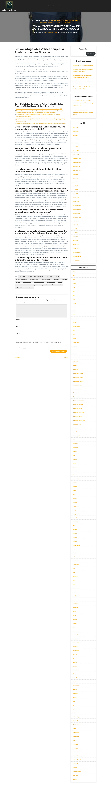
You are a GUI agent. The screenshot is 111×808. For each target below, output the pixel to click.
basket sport (76, 342)
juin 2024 (75, 229)
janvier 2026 (76, 154)
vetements (75, 763)
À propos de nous (51, 6)
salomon (75, 662)
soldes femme (76, 678)
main (74, 525)
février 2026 (76, 151)
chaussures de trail (77, 408)
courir (74, 428)
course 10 (75, 432)
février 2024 (76, 244)
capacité (57, 276)
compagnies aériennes (21, 279)
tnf (73, 705)
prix (74, 599)
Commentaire (20, 303)
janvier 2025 (76, 201)
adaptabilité (22, 276)
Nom (18, 319)
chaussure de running (78, 381)
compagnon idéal (34, 279)
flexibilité (64, 279)
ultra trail (75, 720)
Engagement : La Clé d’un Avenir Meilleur (83, 65)
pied (74, 584)
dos (74, 455)
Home (33, 20)
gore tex (75, 482)
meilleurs (75, 541)
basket (74, 338)
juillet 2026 (75, 131)
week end (75, 775)
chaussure (75, 369)
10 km (74, 272)
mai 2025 (75, 186)
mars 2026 (75, 147)
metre (74, 549)
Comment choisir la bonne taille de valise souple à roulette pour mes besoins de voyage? (39, 110)
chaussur (75, 365)
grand (74, 490)
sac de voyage (76, 642)
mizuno (74, 553)
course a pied (76, 436)
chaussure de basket (78, 373)
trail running (76, 717)
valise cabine (76, 732)
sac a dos (75, 631)
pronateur (75, 603)
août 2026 (75, 127)
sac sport (75, 646)
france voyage (76, 478)
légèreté (18, 282)
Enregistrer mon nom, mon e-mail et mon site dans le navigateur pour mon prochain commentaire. (38, 343)
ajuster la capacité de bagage (35, 276)
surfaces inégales (32, 285)
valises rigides (19, 287)
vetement (75, 744)
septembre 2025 (77, 170)
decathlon (75, 443)
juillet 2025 (75, 178)
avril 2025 (75, 190)
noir (74, 572)
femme (74, 467)
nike (74, 568)
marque (75, 529)
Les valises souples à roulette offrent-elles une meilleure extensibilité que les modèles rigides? (41, 123)
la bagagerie (76, 514)
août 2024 (75, 221)
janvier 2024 (76, 248)
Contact (60, 6)
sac (74, 627)
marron (75, 533)
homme (75, 498)
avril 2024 (75, 236)
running (75, 619)
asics (74, 334)
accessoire (75, 318)
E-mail (18, 326)
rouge (74, 611)
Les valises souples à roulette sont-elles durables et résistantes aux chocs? (36, 112)
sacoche (75, 654)
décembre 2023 (77, 252)
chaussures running (77, 416)
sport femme (76, 685)
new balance (76, 564)
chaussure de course (78, 377)
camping (75, 354)
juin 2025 (75, 182)
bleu (74, 350)
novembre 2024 (77, 209)
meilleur (75, 537)
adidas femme (76, 326)
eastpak (75, 459)
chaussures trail (77, 424)
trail (74, 713)
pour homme (76, 596)
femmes (75, 471)
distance (75, 451)
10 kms (74, 275)
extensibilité (56, 279)
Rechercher (83, 49)
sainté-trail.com (9, 10)
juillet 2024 (75, 225)
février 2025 (76, 197)
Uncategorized (42, 20)
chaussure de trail (77, 389)
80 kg (74, 303)
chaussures (75, 393)
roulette (60, 282)
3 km (74, 287)
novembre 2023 (77, 256)
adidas (74, 322)
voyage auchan (77, 771)
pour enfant (76, 588)
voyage (75, 767)
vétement (75, 748)
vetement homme (77, 756)
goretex (75, 486)
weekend (75, 779)
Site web (18, 333)
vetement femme (77, 752)
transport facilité (44, 285)
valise (74, 728)
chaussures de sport (78, 404)
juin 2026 (75, 135)
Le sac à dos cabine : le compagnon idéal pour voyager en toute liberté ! (83, 103)
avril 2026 (75, 143)
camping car (76, 357)
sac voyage (76, 650)
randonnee (75, 607)
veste (74, 740)
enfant (74, 463)
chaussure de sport (77, 385)
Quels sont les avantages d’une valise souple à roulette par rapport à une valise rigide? (39, 109)
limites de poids (27, 282)
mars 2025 (75, 193)
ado (74, 330)
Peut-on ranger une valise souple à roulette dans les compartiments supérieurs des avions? (40, 118)
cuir (74, 439)
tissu (74, 701)
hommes (75, 502)
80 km (74, 307)
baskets (75, 346)
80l (73, 315)
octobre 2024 (76, 213)
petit (74, 580)
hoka (74, 494)
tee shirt (75, 697)
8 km (74, 299)
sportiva (75, 689)
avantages (49, 276)
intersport (75, 506)
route (74, 615)
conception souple (46, 279)
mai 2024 (75, 232)
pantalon (75, 576)
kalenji (74, 510)
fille (74, 475)
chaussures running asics (79, 420)
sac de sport (76, 639)
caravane (75, 361)
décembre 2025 (77, 158)
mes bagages (76, 545)
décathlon (75, 447)
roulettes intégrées (20, 285)
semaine (75, 666)
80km (74, 311)
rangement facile (51, 282)
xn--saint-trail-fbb (51, 32)
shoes (74, 674)
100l (74, 279)
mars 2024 (75, 240)
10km (74, 283)
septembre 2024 (77, 217)
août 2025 (75, 174)
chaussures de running (78, 400)
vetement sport (77, 759)
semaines (75, 670)
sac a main (75, 635)
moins (74, 557)
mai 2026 (75, 139)
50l (73, 291)
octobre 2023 (76, 260)
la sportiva (75, 517)
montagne (75, 560)
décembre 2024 (77, 205)
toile (74, 709)
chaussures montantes (78, 412)
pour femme (76, 592)
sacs (74, 658)
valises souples (29, 287)
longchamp (75, 521)
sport (74, 681)
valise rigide (76, 736)
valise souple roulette (56, 285)
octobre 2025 (76, 166)
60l (73, 295)
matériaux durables (39, 282)
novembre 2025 (77, 162)
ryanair (75, 623)
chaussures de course (78, 397)
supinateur (75, 693)
